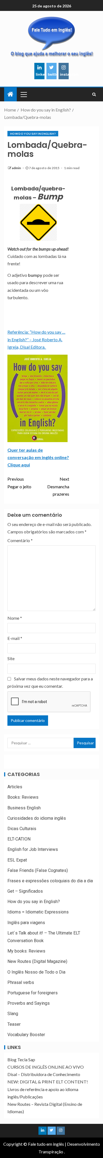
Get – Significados (25, 891)
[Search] (94, 94)
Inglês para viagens (26, 922)
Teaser (14, 1024)
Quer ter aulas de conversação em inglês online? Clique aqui (38, 457)
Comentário (20, 540)
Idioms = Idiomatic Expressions (38, 912)
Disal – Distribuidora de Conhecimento (43, 1074)
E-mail (14, 638)
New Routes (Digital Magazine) (37, 961)
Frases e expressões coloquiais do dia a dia (50, 880)
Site (11, 658)
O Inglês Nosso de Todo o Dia (36, 972)
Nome (14, 618)
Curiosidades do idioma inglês (36, 818)
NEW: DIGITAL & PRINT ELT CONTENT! (47, 1081)
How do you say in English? (32, 133)
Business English (24, 807)
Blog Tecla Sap (21, 1059)
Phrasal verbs (20, 982)
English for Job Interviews (32, 849)
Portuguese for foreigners (32, 992)
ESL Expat (17, 860)
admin (16, 168)
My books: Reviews (26, 951)
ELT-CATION (18, 839)
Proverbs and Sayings (28, 1003)
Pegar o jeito (19, 482)
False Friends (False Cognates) (37, 870)
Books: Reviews (22, 797)
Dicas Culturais (21, 828)
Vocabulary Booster (26, 1034)
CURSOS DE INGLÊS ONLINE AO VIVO (45, 1066)
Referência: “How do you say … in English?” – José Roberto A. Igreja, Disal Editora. (36, 339)
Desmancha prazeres (58, 486)
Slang (12, 1013)
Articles (14, 786)
